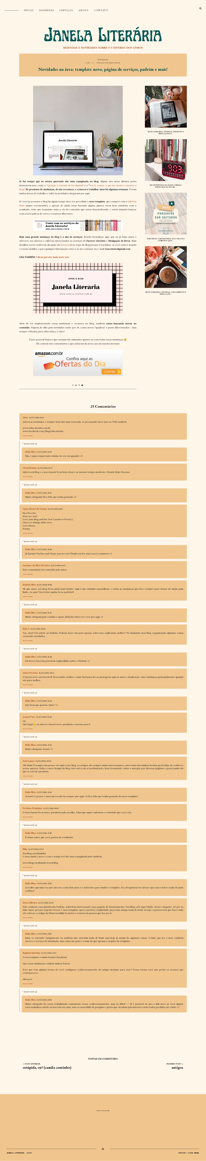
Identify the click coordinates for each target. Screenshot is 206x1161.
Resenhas (46, 10)
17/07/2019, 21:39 (44, 452)
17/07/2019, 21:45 (44, 833)
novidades (103, 60)
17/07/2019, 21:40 (44, 549)
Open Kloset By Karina (35, 508)
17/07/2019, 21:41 (44, 493)
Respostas (30, 444)
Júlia (25, 849)
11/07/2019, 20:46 (44, 717)
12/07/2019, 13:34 (35, 849)
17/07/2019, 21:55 (44, 934)
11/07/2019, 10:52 (55, 509)
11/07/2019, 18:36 (38, 629)
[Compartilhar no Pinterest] (80, 385)
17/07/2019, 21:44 (44, 657)
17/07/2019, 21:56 (44, 1000)
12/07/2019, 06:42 (43, 761)
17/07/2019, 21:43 (44, 792)
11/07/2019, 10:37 (45, 468)
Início (29, 10)
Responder (28, 436)
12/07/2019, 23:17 (48, 953)
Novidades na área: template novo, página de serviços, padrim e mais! (103, 69)
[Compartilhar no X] (77, 385)
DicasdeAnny (30, 467)
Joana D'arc (29, 716)
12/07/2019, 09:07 (51, 808)
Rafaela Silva (29, 584)
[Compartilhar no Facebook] (74, 385)
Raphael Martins (31, 952)
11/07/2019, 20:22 (46, 673)
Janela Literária (16, 1153)
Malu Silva (114, 63)
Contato (101, 10)
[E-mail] (82, 385)
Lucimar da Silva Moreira (36, 565)
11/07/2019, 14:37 (58, 565)
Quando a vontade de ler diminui (65, 185)
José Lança (28, 760)
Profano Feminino (32, 808)
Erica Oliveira (30, 902)
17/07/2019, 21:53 (44, 883)
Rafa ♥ (26, 628)
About (84, 10)
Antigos (177, 1067)
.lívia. (25, 417)
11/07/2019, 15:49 (44, 585)
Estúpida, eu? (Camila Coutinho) (47, 1067)
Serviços (66, 10)
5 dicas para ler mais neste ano (52, 257)
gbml (196, 1153)
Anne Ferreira (30, 672)
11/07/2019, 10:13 (36, 417)
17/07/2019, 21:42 (44, 745)
